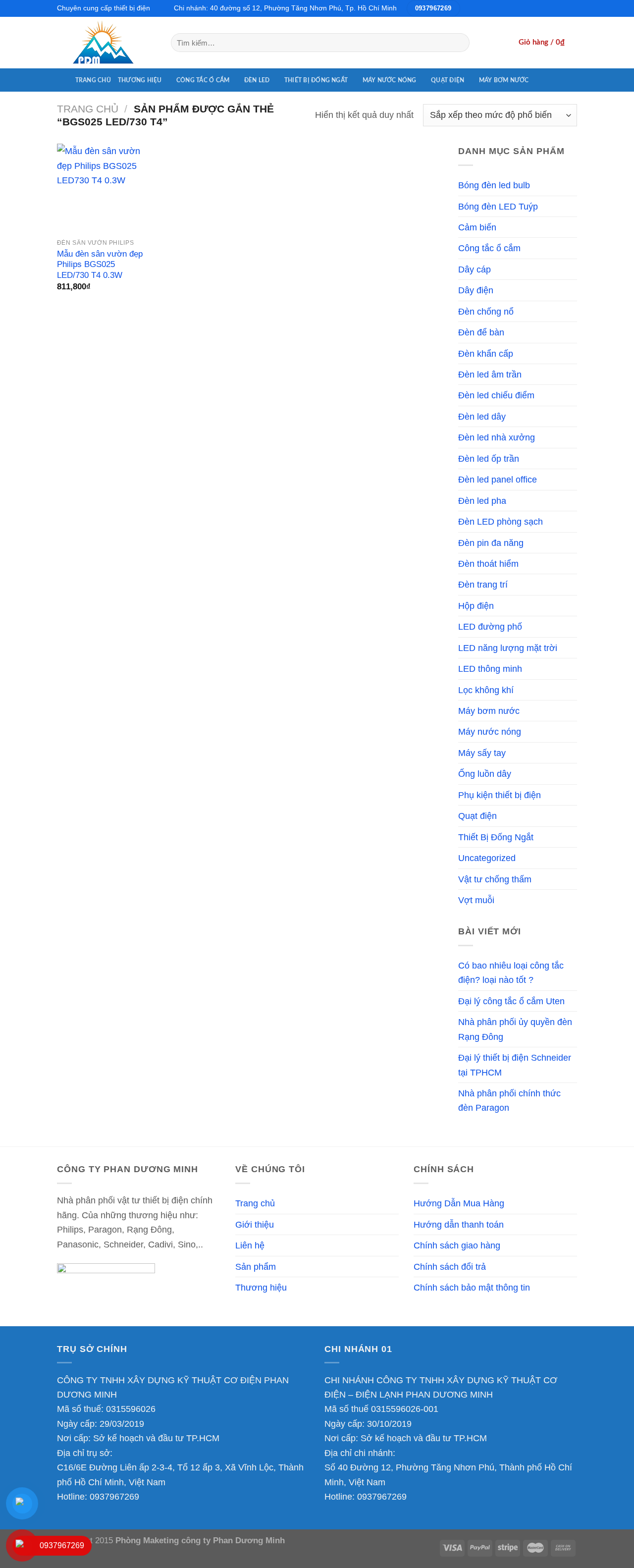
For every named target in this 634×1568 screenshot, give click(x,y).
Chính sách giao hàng (457, 1245)
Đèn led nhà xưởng (496, 437)
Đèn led (257, 80)
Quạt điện (447, 80)
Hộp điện (476, 605)
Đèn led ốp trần (488, 458)
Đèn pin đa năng (491, 543)
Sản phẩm (255, 1266)
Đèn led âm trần (490, 374)
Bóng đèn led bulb (494, 185)
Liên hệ (249, 1245)
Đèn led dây (482, 416)
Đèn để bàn (481, 332)
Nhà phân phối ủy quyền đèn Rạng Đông (515, 1029)
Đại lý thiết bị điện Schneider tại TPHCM (514, 1064)
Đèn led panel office (497, 479)
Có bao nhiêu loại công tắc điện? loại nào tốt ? (511, 972)
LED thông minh (490, 668)
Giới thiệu (254, 1224)
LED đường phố (490, 626)
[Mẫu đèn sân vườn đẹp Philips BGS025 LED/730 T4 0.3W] (101, 188)
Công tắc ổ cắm (202, 80)
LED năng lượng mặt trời (507, 648)
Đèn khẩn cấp (485, 353)
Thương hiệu (140, 80)
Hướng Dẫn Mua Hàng (459, 1203)
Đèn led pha (482, 500)
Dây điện (475, 290)
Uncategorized (487, 858)
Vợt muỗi (476, 900)
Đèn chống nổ (486, 311)
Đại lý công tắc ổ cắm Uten (511, 1001)
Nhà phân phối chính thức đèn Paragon (509, 1100)
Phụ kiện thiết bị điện (499, 795)
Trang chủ (93, 80)
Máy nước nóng (390, 80)
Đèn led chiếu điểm (496, 395)
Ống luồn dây (484, 773)
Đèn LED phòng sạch (500, 521)
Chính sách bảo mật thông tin (472, 1287)
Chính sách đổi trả (450, 1266)
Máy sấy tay (482, 753)
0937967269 (114, 1496)
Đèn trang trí (483, 584)
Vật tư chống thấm (494, 879)
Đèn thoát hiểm (488, 563)
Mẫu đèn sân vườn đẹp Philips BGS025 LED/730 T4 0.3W (100, 264)
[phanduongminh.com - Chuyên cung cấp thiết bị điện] (106, 42)
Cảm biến (477, 227)
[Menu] (62, 80)
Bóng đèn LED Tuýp (498, 206)
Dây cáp (474, 269)
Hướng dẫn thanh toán (459, 1224)
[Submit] (458, 42)
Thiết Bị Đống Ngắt (316, 80)
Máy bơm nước (504, 80)
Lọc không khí (486, 690)
